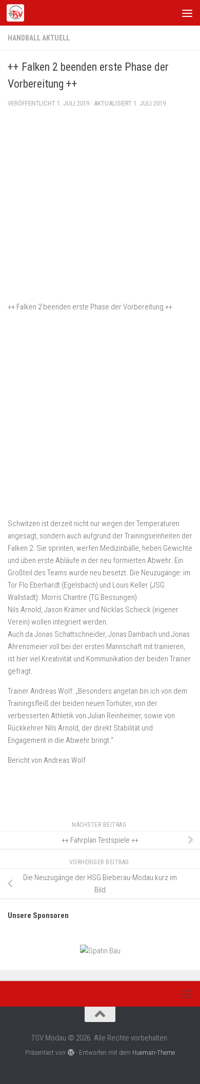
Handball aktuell (39, 38)
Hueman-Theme (153, 1052)
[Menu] (187, 13)
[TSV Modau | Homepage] (18, 13)
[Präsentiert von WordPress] (70, 1052)
